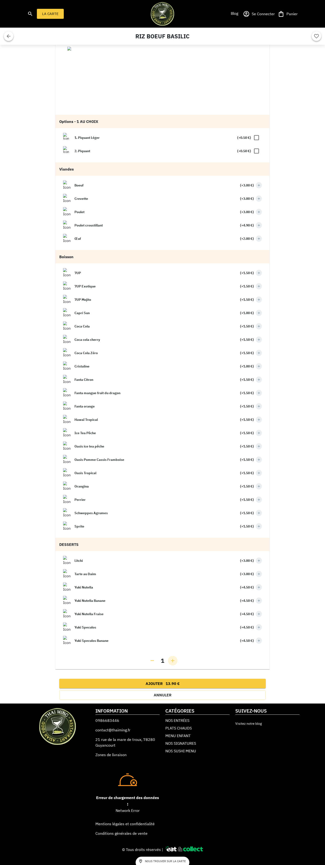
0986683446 (107, 720)
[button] (234, 13)
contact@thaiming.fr (112, 730)
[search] (30, 14)
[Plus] (259, 185)
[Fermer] (8, 36)
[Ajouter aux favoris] (316, 36)
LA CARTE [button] (50, 13)
